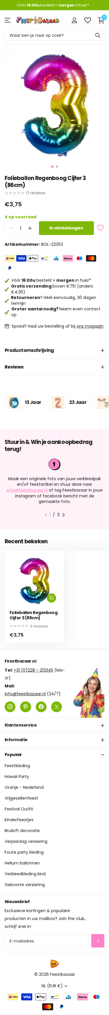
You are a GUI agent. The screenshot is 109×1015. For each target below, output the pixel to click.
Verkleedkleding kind (25, 874)
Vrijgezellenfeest (21, 798)
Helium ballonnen (22, 863)
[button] (30, 228)
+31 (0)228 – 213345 (33, 670)
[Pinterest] (25, 706)
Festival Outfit (19, 809)
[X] (56, 706)
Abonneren (97, 941)
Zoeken (98, 35)
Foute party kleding (24, 852)
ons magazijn (89, 326)
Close (54, 725)
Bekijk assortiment (8, 20)
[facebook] (41, 706)
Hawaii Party (17, 776)
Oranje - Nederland (24, 787)
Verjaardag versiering (26, 841)
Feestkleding (17, 766)
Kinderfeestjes (19, 820)
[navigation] (52, 166)
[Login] (74, 20)
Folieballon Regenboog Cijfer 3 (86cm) (33, 615)
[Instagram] (10, 706)
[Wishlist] (87, 20)
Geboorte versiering (25, 885)
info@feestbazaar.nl (27, 490)
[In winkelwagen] (51, 598)
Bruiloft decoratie (22, 831)
